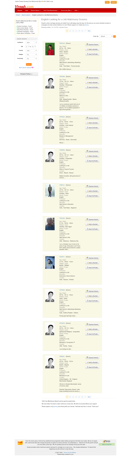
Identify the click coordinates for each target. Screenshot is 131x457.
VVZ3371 (62, 257)
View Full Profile (93, 54)
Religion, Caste (63, 50)
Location (61, 64)
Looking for (20, 42)
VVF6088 (62, 76)
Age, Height (62, 46)
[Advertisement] (26, 111)
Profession (62, 57)
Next (89, 31)
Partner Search (35, 10)
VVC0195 (62, 43)
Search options (26, 15)
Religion (21, 54)
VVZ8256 (62, 150)
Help (76, 10)
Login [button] (107, 2)
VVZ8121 (62, 185)
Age (22, 46)
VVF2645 (62, 117)
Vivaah (18, 15)
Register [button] (114, 2)
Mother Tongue (63, 53)
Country (21, 50)
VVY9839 (62, 290)
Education (62, 60)
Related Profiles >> (26, 74)
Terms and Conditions (70, 452)
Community (20, 58)
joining (86, 25)
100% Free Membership (50, 10)
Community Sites (66, 10)
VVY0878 (62, 323)
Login (26, 10)
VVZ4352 (62, 218)
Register (19, 10)
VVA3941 (62, 356)
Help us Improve (106, 444)
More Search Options (25, 67)
